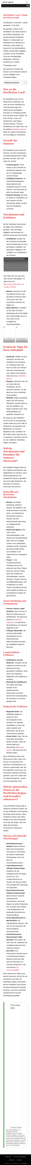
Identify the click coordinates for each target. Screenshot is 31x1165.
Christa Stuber (16, 1128)
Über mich (19, 1160)
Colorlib (15, 1163)
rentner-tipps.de (7, 2)
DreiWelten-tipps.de (19, 129)
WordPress (24, 1163)
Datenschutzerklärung (20, 1156)
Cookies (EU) (8, 1156)
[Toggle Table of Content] (24, 82)
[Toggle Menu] (27, 5)
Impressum (11, 1160)
